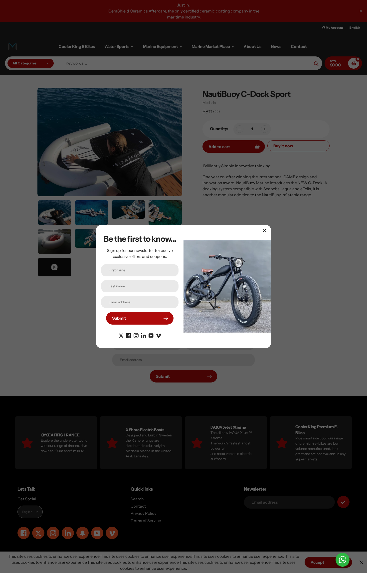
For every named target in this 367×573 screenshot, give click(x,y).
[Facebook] (128, 335)
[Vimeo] (158, 335)
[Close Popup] (264, 230)
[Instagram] (136, 335)
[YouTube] (151, 335)
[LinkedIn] (143, 335)
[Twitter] (121, 335)
